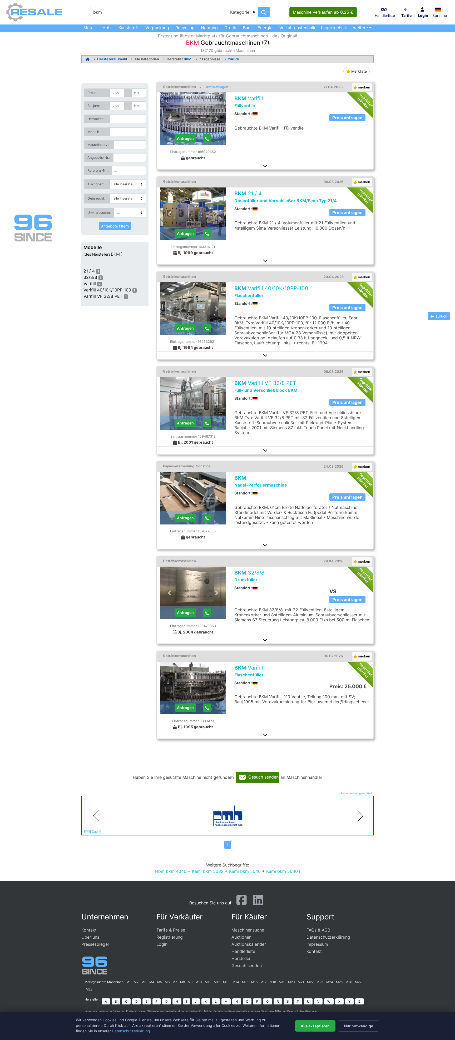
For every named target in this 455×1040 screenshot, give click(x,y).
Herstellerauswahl (112, 59)
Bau (246, 27)
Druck (230, 27)
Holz (107, 27)
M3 (143, 982)
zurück (233, 59)
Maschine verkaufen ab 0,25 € (323, 12)
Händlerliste (243, 951)
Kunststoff (128, 27)
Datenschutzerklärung (328, 937)
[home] (88, 59)
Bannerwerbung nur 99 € (356, 793)
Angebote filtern (115, 226)
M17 (263, 982)
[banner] (207, 815)
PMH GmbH (92, 831)
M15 (245, 982)
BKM (187, 59)
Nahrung (209, 27)
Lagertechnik (334, 27)
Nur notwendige (358, 1026)
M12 (217, 982)
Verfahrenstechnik (297, 27)
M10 (198, 982)
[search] (264, 12)
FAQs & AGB (318, 930)
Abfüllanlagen (217, 87)
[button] (439, 9)
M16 (254, 982)
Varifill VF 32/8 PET (102, 296)
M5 (159, 982)
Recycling (185, 27)
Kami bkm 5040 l (283, 871)
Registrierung (169, 937)
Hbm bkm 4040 (170, 871)
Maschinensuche (247, 930)
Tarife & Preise (170, 930)
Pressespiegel (95, 944)
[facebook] (241, 902)
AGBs (278, 1011)
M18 (273, 982)
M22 (310, 982)
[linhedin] (258, 902)
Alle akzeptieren (315, 1026)
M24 (329, 982)
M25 (339, 982)
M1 (128, 982)
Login (161, 944)
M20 (291, 982)
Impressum (317, 944)
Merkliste (358, 71)
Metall (89, 27)
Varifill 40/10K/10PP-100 (107, 290)
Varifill (89, 283)
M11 (208, 982)
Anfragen (185, 138)
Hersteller (241, 958)
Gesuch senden (246, 965)
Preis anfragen (347, 117)
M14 (236, 982)
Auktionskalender (248, 944)
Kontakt (89, 930)
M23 (319, 982)
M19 (282, 982)
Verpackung (157, 27)
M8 (182, 982)
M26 (348, 982)
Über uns (90, 937)
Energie (265, 27)
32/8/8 (90, 277)
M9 (190, 982)
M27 (358, 982)
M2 (136, 982)
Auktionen (241, 937)
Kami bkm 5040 (245, 871)
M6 (167, 982)
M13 (226, 982)
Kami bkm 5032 (208, 871)
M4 (151, 982)
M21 (301, 982)
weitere (361, 27)
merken (363, 87)
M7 (174, 982)
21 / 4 (89, 271)
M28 (89, 989)
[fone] (207, 138)
